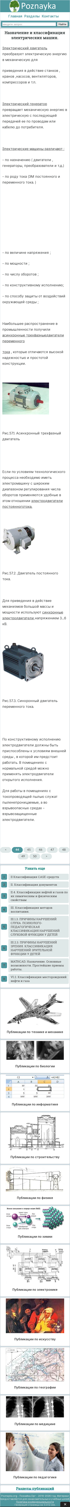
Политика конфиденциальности (35, 1501)
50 (35, 856)
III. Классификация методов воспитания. (31, 909)
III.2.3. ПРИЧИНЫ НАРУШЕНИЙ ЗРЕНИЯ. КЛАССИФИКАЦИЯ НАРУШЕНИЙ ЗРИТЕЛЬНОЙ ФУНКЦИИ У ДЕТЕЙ (34, 948)
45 (29, 849)
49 (23, 856)
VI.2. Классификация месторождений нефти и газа (38, 979)
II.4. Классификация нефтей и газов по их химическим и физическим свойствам (39, 896)
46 (40, 849)
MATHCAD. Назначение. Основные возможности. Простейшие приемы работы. (37, 965)
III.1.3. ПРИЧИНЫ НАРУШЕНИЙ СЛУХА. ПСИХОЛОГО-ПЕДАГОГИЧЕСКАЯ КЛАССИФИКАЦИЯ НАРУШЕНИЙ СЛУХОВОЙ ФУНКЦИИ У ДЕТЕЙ (35, 926)
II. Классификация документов (34, 885)
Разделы (32, 16)
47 (52, 849)
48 (64, 849)
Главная (15, 16)
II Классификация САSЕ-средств (35, 877)
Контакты (50, 16)
